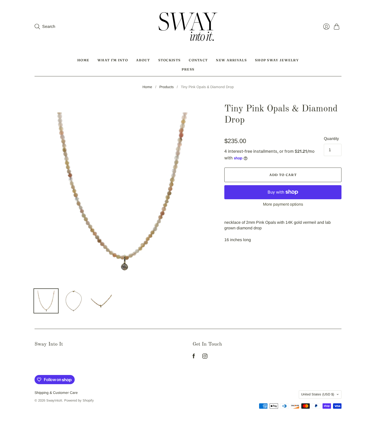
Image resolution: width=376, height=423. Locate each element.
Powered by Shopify (79, 400)
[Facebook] (194, 357)
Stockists (169, 60)
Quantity (331, 138)
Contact (198, 60)
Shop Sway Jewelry (277, 60)
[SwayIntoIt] (188, 26)
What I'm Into (112, 60)
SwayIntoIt (54, 400)
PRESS (188, 69)
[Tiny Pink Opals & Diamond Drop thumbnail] (46, 300)
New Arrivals (231, 60)
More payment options (283, 204)
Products (166, 87)
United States (317, 394)
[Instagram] (204, 357)
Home (83, 60)
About (143, 60)
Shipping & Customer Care (56, 393)
